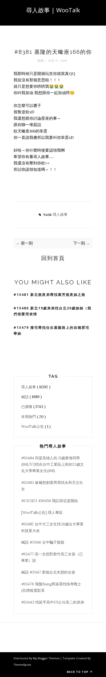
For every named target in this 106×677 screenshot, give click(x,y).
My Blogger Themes (46, 658)
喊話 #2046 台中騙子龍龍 (42, 542)
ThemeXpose (22, 664)
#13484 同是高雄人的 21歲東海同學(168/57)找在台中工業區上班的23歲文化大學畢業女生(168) (52, 464)
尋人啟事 (60, 214)
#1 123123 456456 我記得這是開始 (49, 500)
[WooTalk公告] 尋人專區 (42, 512)
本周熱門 (29, 416)
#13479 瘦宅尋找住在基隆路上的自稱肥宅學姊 (51, 330)
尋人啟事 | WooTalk (53, 10)
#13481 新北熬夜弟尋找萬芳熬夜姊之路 (50, 294)
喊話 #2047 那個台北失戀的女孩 (48, 572)
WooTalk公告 (33, 426)
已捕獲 (27, 406)
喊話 (25, 396)
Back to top (78, 672)
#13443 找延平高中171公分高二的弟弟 (52, 602)
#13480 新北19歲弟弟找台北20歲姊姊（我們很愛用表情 (52, 311)
